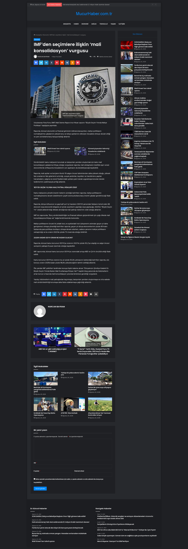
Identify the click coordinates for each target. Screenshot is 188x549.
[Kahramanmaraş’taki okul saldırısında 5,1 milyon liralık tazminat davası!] (127, 55)
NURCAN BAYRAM (43, 56)
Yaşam (113, 24)
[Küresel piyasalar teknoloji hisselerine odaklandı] (80, 151)
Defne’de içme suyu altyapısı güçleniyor (99, 388)
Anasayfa (67, 24)
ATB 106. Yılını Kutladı (69, 413)
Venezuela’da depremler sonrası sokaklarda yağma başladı (144, 154)
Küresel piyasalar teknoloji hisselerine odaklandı (142, 110)
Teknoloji (104, 24)
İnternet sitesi (79, 471)
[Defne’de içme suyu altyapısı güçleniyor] (100, 378)
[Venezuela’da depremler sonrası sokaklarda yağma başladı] (127, 155)
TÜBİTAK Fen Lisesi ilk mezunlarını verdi (142, 133)
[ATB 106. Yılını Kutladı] (73, 404)
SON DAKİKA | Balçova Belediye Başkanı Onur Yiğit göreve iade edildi (143, 44)
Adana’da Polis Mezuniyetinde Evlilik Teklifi (142, 194)
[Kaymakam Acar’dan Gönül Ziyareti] (127, 185)
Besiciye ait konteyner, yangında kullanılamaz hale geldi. (45, 389)
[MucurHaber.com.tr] (94, 13)
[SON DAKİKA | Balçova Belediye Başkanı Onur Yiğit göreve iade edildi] (127, 45)
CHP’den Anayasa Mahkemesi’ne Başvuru (143, 173)
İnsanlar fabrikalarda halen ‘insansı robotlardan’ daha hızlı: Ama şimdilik (143, 122)
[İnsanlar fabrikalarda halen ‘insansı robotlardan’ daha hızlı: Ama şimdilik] (127, 122)
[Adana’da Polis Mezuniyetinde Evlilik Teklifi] (127, 195)
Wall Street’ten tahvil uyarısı (58, 148)
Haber (76, 24)
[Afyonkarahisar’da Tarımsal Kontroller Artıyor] (100, 404)
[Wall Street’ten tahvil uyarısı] (40, 151)
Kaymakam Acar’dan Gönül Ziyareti (142, 183)
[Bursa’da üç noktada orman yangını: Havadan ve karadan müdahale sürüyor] (127, 79)
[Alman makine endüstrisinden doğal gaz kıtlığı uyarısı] (127, 101)
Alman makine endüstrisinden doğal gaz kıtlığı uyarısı (142, 100)
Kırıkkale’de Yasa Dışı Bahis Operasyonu (44, 414)
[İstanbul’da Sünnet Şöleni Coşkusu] (127, 230)
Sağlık (94, 24)
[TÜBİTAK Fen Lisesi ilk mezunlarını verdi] (127, 135)
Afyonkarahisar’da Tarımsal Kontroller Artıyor (99, 414)
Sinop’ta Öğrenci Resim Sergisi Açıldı (135, 237)
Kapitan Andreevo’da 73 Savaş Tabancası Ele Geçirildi (144, 143)
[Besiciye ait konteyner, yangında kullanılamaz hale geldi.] (46, 378)
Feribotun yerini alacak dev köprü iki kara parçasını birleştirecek (84, 4)
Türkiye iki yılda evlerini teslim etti (72, 374)
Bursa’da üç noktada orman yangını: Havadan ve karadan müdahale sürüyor (144, 79)
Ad (35, 463)
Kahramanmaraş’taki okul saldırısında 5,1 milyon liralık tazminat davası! (143, 55)
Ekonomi (85, 24)
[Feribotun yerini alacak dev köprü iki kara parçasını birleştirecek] (127, 68)
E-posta (37, 471)
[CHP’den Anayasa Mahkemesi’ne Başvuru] (127, 175)
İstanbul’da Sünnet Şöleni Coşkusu (142, 228)
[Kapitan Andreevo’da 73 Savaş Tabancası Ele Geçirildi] (127, 144)
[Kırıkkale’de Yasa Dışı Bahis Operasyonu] (46, 404)
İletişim (122, 24)
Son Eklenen (137, 34)
